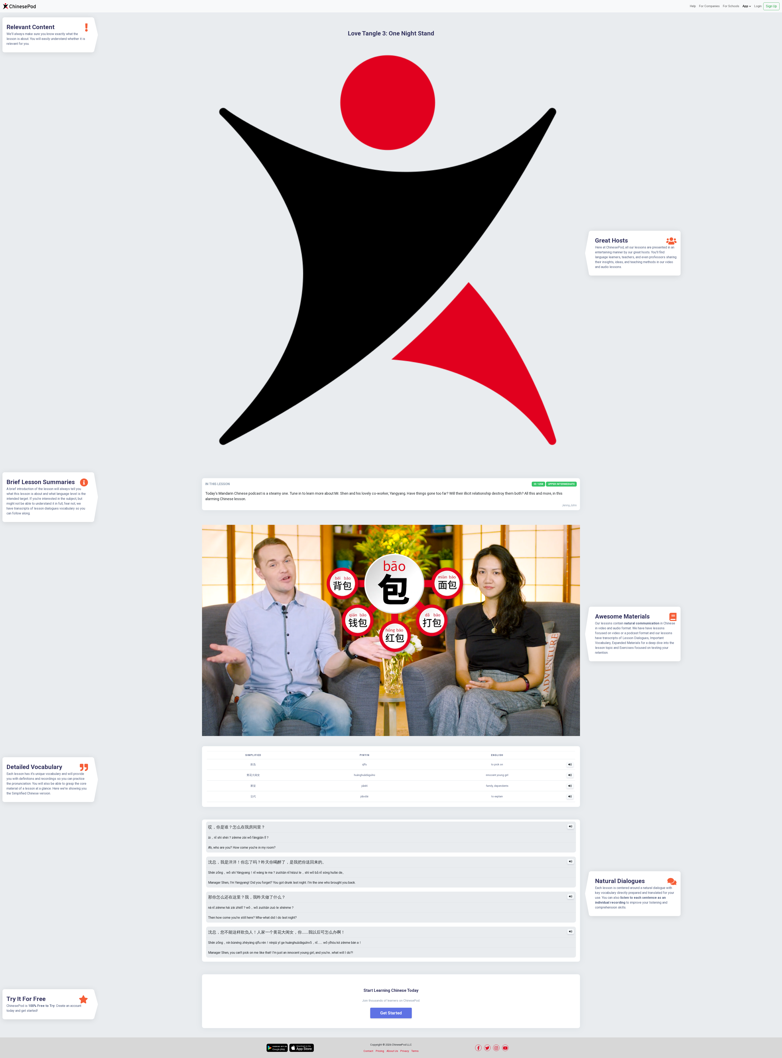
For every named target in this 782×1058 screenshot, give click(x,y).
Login (758, 6)
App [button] (745, 6)
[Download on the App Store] (301, 1048)
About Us (392, 1051)
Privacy (404, 1051)
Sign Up (771, 6)
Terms (414, 1051)
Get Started (391, 1013)
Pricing (380, 1051)
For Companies (709, 6)
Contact (368, 1051)
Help (693, 6)
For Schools (731, 6)
